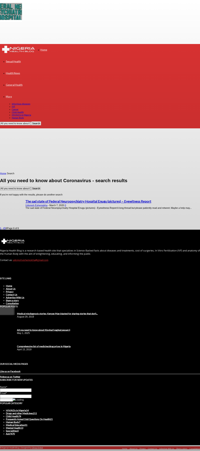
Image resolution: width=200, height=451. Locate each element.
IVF (13, 106)
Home (43, 49)
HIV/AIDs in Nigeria (21, 115)
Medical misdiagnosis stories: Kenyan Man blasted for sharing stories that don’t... (57, 313)
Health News (13, 73)
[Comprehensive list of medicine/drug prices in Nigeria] (7, 314)
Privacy (9, 291)
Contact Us (11, 294)
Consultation (12, 303)
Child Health (18, 112)
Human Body (18, 117)
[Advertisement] (100, 150)
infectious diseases (21, 103)
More (9, 96)
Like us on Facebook (10, 371)
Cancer (15, 109)
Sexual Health (13, 61)
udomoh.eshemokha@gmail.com (30, 260)
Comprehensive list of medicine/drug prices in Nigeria (44, 346)
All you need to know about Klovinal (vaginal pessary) (43, 329)
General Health (14, 84)
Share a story (12, 300)
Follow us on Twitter (10, 376)
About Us (11, 288)
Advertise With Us (15, 297)
